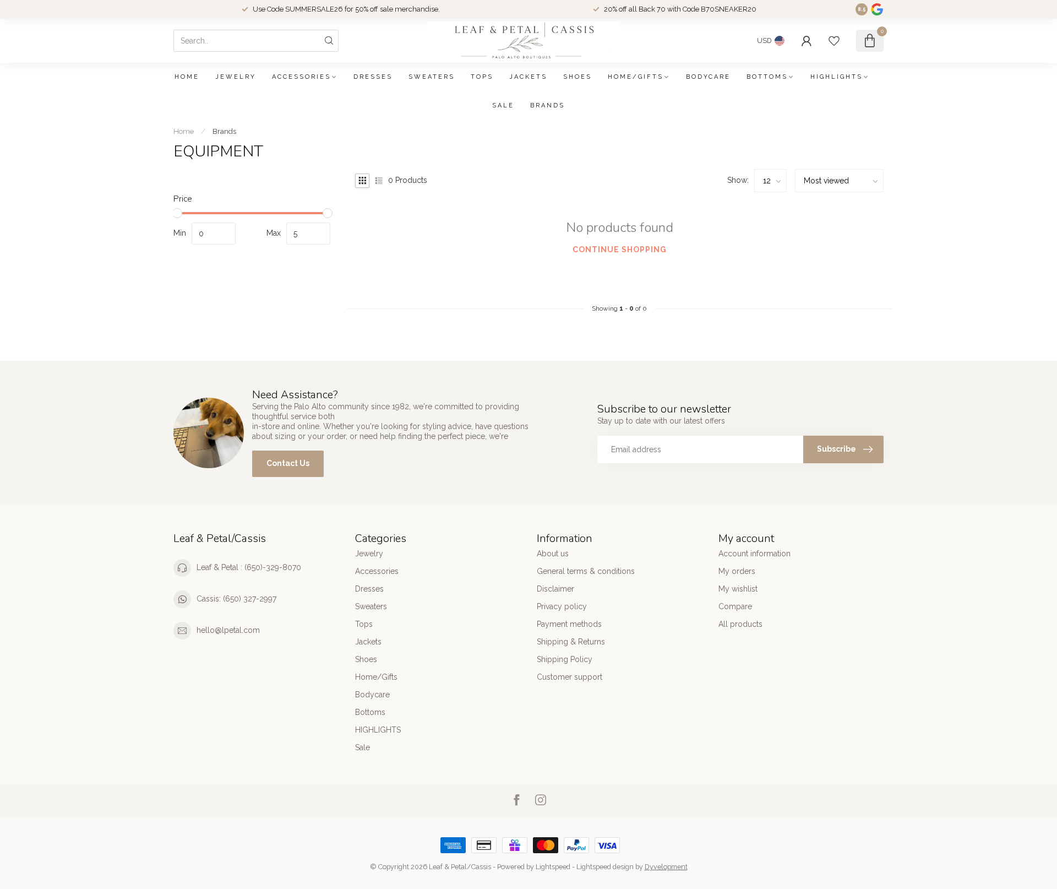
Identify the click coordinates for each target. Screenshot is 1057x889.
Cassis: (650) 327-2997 (236, 598)
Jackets (528, 76)
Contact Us (287, 463)
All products (740, 624)
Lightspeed (553, 867)
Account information (754, 553)
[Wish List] (834, 41)
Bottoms (767, 76)
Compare (735, 606)
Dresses (373, 76)
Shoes (577, 76)
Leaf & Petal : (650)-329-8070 (249, 567)
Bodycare (708, 76)
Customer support (569, 677)
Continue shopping (620, 249)
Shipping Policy (564, 659)
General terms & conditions (586, 571)
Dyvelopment (666, 867)
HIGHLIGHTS (836, 76)
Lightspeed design (605, 867)
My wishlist (738, 588)
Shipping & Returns (571, 641)
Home (187, 76)
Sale (503, 105)
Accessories (301, 76)
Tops (482, 76)
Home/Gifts (635, 76)
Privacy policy (562, 606)
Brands (547, 105)
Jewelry (235, 76)
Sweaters (431, 76)
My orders (736, 571)
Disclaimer (555, 588)
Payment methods (569, 624)
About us (553, 553)
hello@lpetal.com (228, 630)
